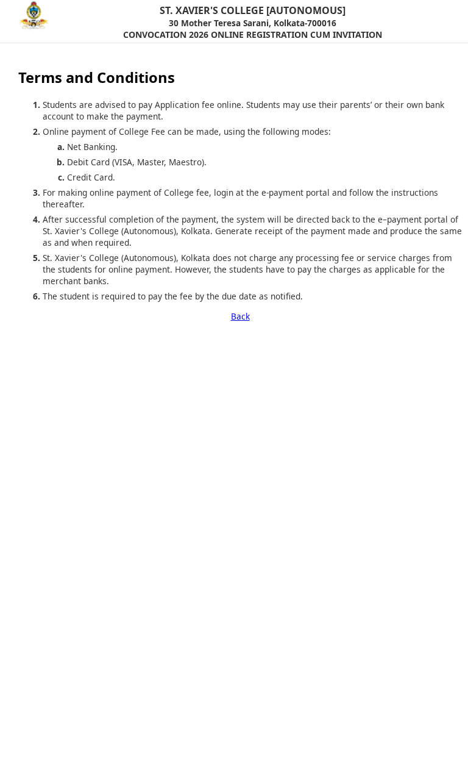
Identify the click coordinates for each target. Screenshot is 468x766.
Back (240, 316)
